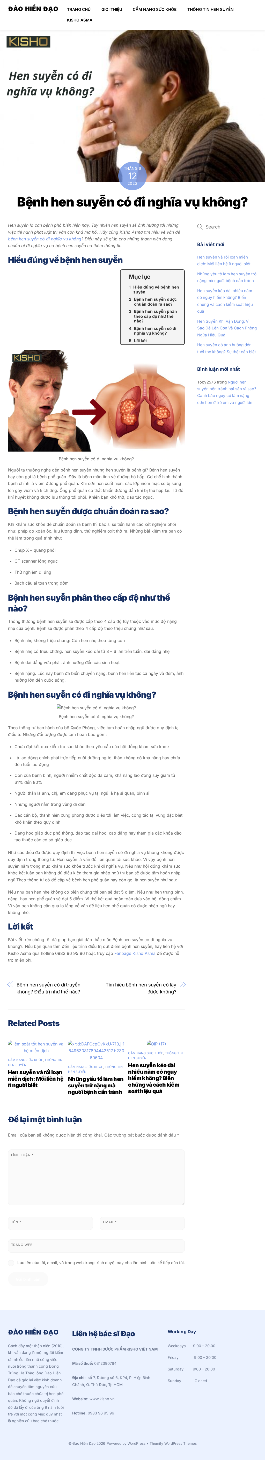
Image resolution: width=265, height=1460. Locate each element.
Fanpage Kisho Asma (134, 953)
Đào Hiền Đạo (83, 1443)
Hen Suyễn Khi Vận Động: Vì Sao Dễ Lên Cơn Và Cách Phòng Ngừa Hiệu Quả (227, 328)
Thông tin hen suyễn (210, 9)
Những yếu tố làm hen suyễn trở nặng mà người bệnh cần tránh (96, 1085)
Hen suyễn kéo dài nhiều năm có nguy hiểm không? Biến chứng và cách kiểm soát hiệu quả (153, 1078)
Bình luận (22, 1155)
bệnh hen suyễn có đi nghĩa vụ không (44, 238)
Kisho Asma (79, 20)
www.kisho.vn (102, 1399)
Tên (16, 1222)
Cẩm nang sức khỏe (154, 9)
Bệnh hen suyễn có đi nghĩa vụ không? (132, 202)
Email (110, 1222)
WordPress (136, 1443)
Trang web (22, 1245)
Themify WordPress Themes (173, 1443)
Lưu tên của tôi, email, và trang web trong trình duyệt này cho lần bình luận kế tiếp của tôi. (101, 1262)
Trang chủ (79, 9)
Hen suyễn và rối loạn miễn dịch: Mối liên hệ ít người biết (35, 1078)
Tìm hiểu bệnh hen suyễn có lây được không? (141, 988)
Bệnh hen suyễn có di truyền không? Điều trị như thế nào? (48, 988)
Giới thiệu (111, 9)
